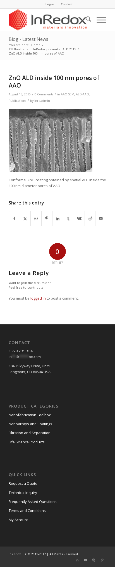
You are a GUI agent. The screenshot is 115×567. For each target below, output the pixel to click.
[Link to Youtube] (85, 560)
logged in (38, 298)
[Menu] (98, 20)
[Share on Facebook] (14, 218)
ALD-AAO (82, 94)
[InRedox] (48, 20)
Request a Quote (23, 483)
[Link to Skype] (94, 560)
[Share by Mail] (100, 218)
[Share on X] (25, 218)
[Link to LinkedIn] (77, 560)
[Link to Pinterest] (102, 560)
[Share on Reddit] (90, 218)
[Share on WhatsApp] (36, 218)
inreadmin (42, 101)
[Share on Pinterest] (47, 218)
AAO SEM (67, 94)
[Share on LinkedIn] (57, 218)
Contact (67, 4)
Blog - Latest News (28, 39)
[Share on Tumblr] (68, 218)
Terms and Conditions (27, 510)
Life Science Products (27, 441)
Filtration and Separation (30, 432)
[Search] (85, 20)
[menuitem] (50, 4)
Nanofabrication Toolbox (30, 414)
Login (49, 4)
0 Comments (44, 94)
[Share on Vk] (79, 218)
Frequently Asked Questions (33, 501)
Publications (17, 101)
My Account (18, 519)
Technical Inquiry (23, 492)
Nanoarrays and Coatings (30, 423)
